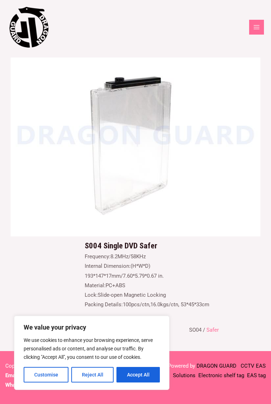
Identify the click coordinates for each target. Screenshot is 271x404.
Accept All (138, 375)
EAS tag (256, 375)
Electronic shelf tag (221, 375)
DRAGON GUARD (217, 366)
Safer (212, 330)
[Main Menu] (256, 27)
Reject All (92, 375)
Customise (46, 375)
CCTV (247, 366)
